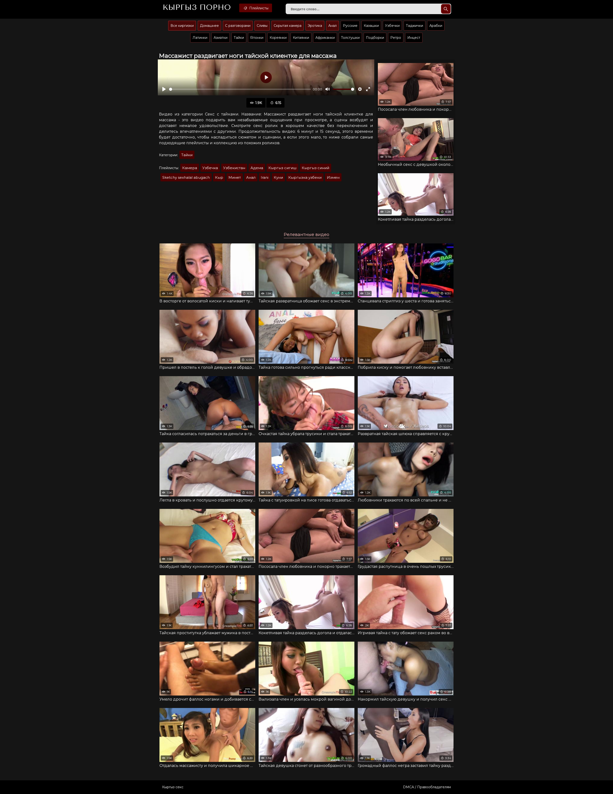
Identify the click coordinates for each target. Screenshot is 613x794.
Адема (256, 168)
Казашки (371, 25)
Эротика (315, 25)
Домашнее (209, 25)
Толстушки (350, 37)
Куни (278, 177)
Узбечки (392, 25)
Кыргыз (197, 7)
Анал (332, 25)
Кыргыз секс (172, 787)
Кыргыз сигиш (282, 168)
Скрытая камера (287, 25)
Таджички (414, 25)
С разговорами (237, 25)
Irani (264, 177)
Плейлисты (258, 8)
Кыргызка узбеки (305, 177)
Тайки (239, 37)
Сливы (262, 25)
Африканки (325, 37)
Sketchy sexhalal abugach (186, 177)
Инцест (413, 37)
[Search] (446, 9)
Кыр (219, 177)
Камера (189, 168)
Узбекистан (234, 168)
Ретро (395, 37)
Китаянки (301, 37)
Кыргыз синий (315, 168)
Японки (256, 37)
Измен (333, 177)
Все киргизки (182, 25)
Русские (350, 25)
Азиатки (220, 37)
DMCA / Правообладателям (427, 787)
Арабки (435, 25)
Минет (234, 177)
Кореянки (278, 37)
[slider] (240, 89)
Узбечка (210, 168)
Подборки (375, 37)
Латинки (200, 37)
